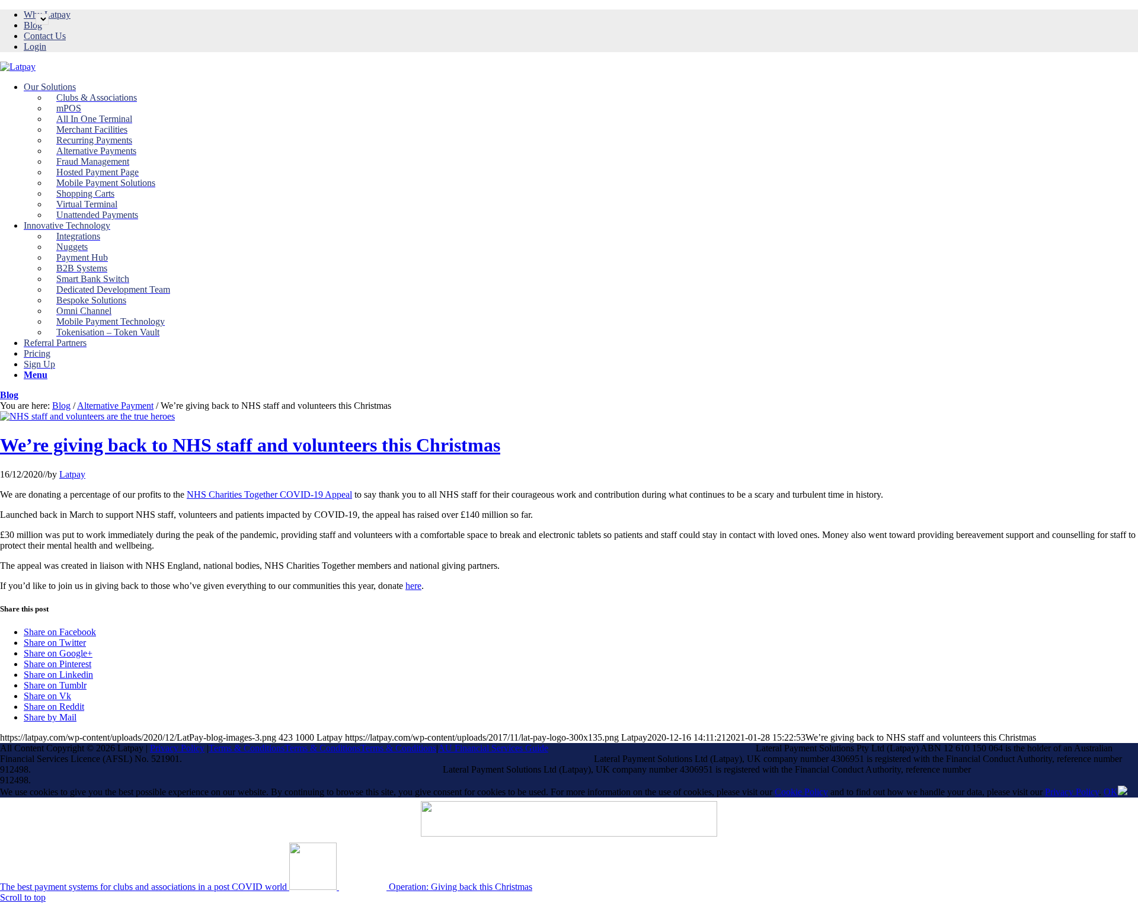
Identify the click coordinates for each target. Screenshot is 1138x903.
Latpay (72, 474)
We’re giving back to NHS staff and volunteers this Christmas (250, 445)
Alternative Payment (115, 406)
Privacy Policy (177, 748)
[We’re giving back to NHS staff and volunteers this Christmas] (87, 416)
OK (1111, 792)
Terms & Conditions (246, 748)
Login (35, 46)
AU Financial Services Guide (493, 748)
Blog (33, 25)
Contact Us (45, 36)
